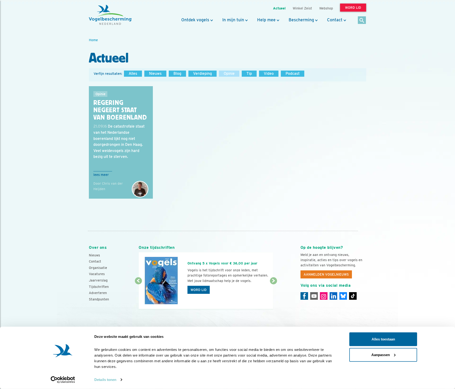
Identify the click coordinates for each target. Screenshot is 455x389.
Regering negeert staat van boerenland (120, 110)
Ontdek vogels (195, 20)
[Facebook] (304, 296)
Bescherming (301, 20)
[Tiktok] (353, 296)
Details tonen (105, 380)
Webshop (326, 8)
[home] (110, 15)
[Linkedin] (333, 296)
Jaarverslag (98, 280)
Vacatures (97, 274)
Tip (249, 73)
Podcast (293, 73)
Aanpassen (380, 355)
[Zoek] (362, 20)
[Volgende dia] (273, 295)
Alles (133, 73)
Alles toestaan (383, 339)
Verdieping (202, 73)
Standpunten (99, 299)
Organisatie (98, 268)
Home (93, 40)
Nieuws (155, 73)
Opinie (229, 73)
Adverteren (98, 293)
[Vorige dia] (138, 295)
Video (269, 73)
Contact (334, 20)
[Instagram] (324, 296)
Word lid (199, 290)
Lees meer (101, 175)
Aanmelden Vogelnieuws (326, 274)
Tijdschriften (99, 287)
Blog (177, 73)
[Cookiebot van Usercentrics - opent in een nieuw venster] (63, 379)
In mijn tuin (233, 20)
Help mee (266, 20)
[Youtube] (314, 296)
